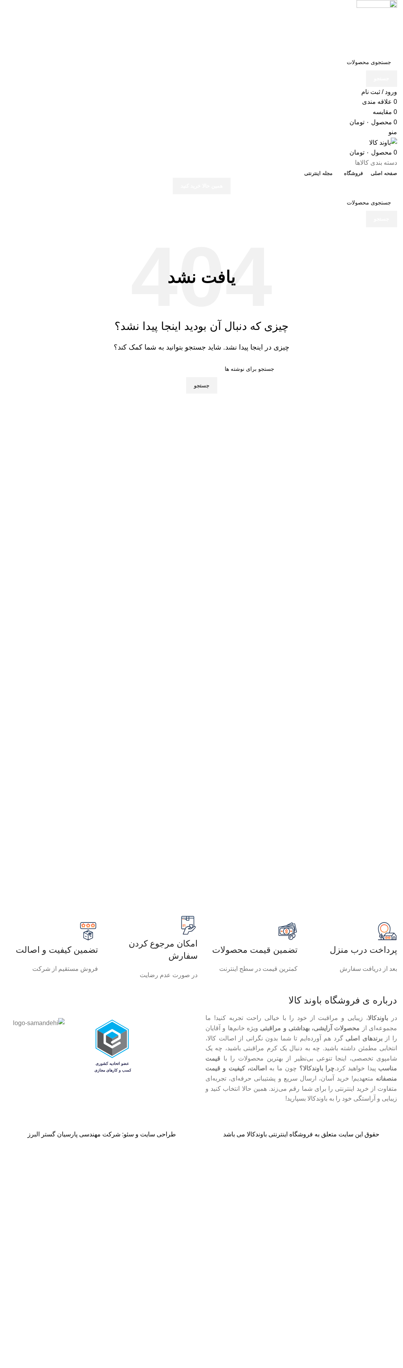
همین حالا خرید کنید (202, 186)
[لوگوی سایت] (377, 26)
